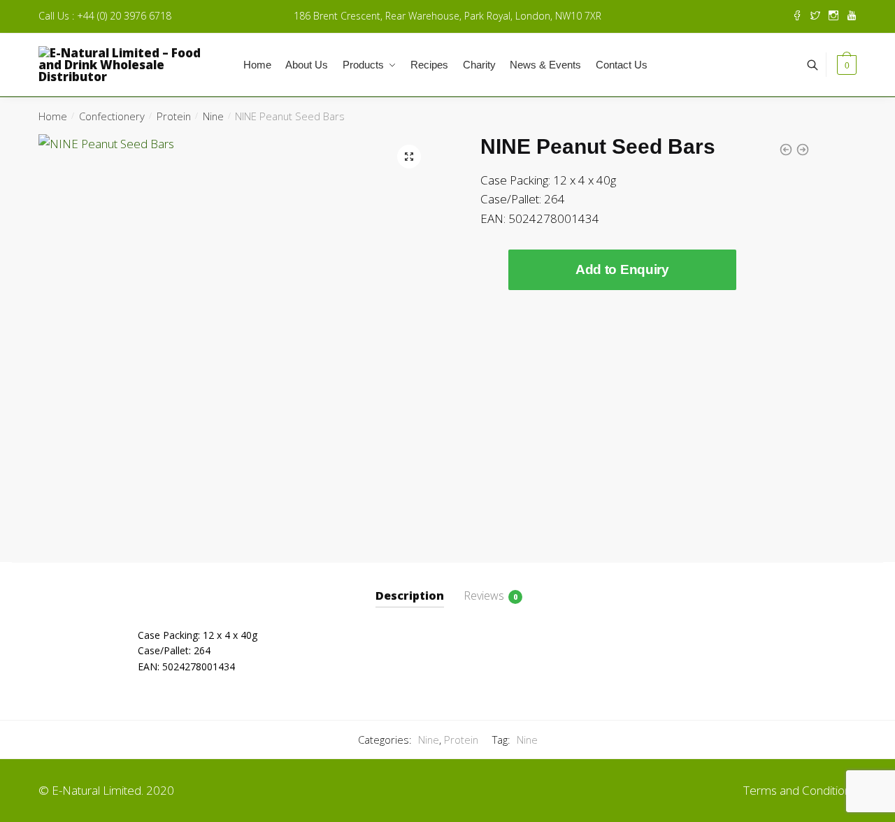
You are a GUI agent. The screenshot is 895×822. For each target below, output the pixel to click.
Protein (174, 116)
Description (409, 595)
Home (52, 116)
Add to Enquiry (622, 269)
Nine (213, 116)
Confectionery (112, 116)
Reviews (484, 595)
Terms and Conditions (800, 790)
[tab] (409, 585)
